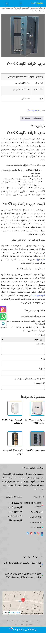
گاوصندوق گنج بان (22, 8)
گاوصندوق (41, 259)
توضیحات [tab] (37, 118)
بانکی (28, 110)
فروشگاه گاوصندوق (38, 8)
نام (43, 359)
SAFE (37, 3)
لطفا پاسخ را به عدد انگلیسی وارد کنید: (29, 379)
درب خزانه (9, 8)
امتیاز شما (40, 335)
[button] (20, 3)
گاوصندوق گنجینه (38, 295)
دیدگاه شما (39, 344)
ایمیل (42, 369)
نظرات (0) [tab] (26, 118)
